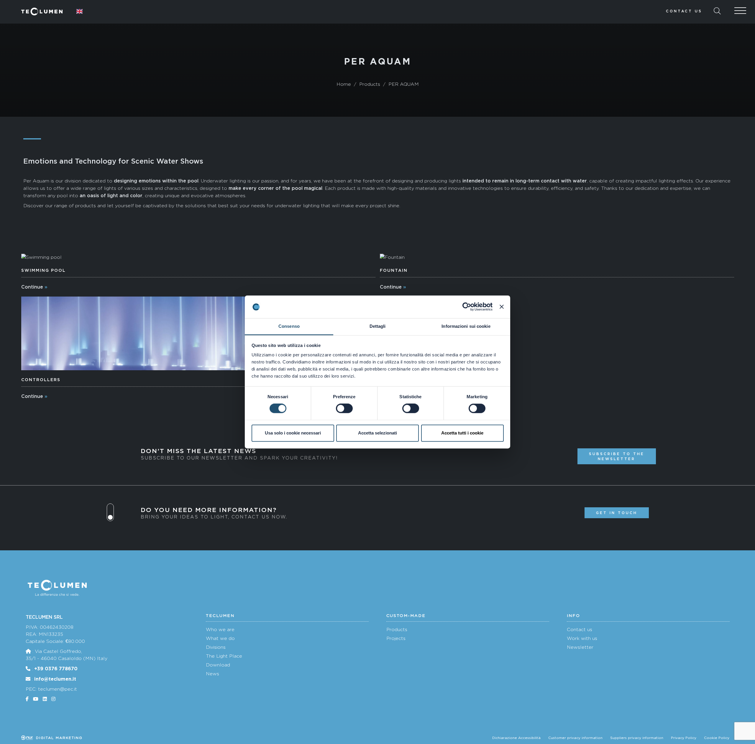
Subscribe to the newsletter (616, 456)
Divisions (216, 647)
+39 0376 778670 (56, 668)
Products (396, 629)
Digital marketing (58, 738)
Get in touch (616, 513)
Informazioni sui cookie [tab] (465, 326)
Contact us (684, 11)
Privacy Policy (683, 738)
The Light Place (224, 656)
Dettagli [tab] (378, 326)
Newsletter (580, 647)
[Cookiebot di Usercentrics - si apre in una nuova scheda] (467, 306)
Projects (396, 638)
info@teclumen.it (55, 679)
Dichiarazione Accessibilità (516, 738)
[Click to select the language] (79, 11)
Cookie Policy (716, 738)
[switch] (344, 408)
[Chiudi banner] (502, 307)
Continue (32, 286)
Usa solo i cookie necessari (293, 432)
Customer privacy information (575, 738)
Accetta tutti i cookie (462, 432)
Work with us (582, 638)
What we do (220, 638)
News (212, 673)
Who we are (220, 629)
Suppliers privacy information (636, 738)
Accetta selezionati (377, 432)
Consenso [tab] (289, 326)
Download (218, 664)
